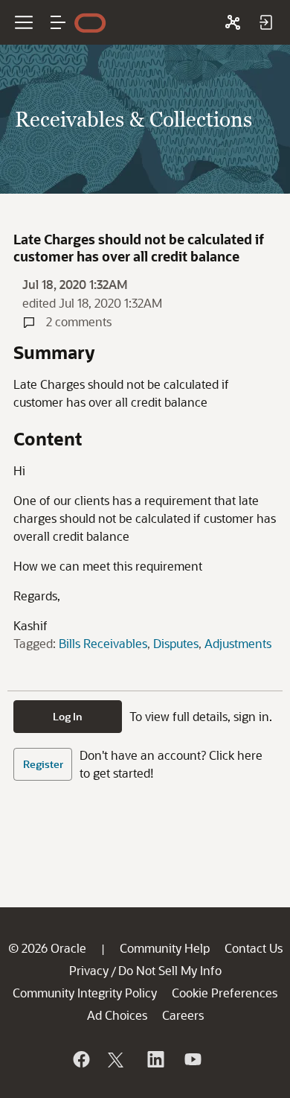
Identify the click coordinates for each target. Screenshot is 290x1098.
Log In (68, 716)
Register (43, 764)
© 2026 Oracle (47, 948)
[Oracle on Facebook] (80, 1059)
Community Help (165, 948)
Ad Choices (117, 1015)
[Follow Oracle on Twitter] (117, 1059)
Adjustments (237, 643)
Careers (183, 1015)
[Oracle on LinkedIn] (154, 1059)
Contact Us (254, 948)
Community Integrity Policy (85, 992)
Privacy (89, 970)
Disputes (176, 643)
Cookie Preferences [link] (224, 992)
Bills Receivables (103, 643)
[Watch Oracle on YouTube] (192, 1059)
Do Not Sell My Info (170, 970)
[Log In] (265, 22)
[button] (58, 22)
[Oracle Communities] (233, 22)
